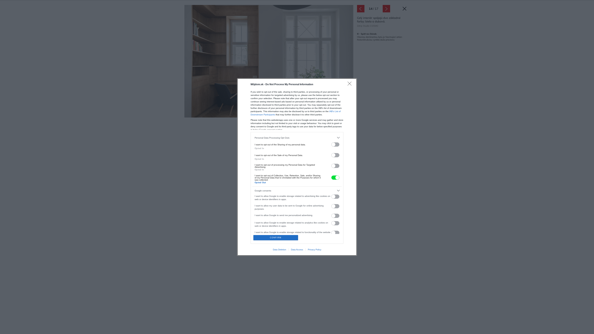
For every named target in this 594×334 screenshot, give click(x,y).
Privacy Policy (314, 249)
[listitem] (297, 137)
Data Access (297, 249)
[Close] (350, 85)
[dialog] (297, 167)
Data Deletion (279, 249)
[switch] (335, 144)
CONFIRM (275, 237)
